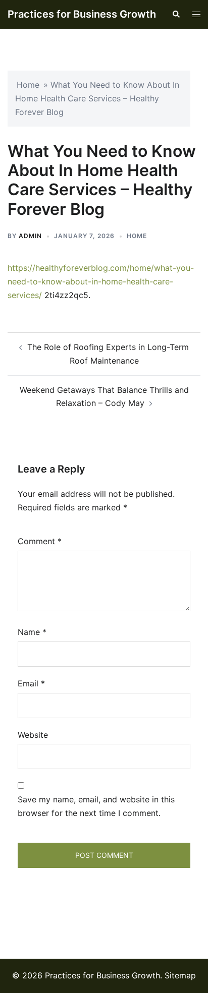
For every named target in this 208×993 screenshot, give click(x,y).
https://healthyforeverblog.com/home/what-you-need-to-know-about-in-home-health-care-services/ (101, 281)
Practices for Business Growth (82, 14)
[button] (176, 14)
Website (33, 735)
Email (31, 683)
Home (28, 85)
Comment (40, 541)
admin (30, 236)
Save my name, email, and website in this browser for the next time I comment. (96, 806)
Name (32, 632)
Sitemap (180, 975)
